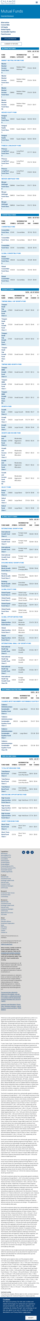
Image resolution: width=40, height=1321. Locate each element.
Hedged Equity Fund (9, 112)
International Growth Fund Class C (5, 542)
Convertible (5, 25)
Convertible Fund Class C (5, 240)
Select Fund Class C (4, 500)
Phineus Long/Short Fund (11, 145)
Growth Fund (6, 406)
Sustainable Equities (8, 32)
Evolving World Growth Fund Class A (5, 568)
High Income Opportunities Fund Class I (6, 816)
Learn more (27, 1312)
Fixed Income (6, 34)
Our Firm (3, 919)
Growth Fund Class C (4, 420)
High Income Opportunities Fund (14, 794)
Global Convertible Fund (11, 253)
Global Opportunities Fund (12, 617)
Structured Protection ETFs (8, 868)
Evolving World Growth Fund (12, 563)
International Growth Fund (12, 528)
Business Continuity (10, 1006)
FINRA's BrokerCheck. (7, 944)
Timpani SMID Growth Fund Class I (4, 384)
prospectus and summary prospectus (10, 953)
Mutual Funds (4, 877)
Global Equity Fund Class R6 (5, 611)
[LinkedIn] (23, 852)
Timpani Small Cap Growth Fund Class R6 (4, 354)
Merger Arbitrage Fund (10, 179)
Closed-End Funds (6, 857)
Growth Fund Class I (3, 427)
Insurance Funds (5, 884)
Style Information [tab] (10, 39)
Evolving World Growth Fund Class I (5, 584)
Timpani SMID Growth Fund (11, 364)
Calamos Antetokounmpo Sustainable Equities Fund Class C (6, 721)
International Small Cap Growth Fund (16, 643)
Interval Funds (5, 882)
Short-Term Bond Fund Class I (5, 834)
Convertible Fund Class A (5, 232)
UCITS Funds (4, 887)
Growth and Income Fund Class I (4, 465)
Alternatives (4, 853)
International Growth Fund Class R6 (5, 557)
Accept (31, 1318)
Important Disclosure (7, 16)
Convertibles (4, 859)
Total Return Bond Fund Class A (5, 774)
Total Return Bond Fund (10, 768)
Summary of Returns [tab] (11, 44)
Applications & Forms (7, 912)
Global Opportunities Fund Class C (6, 630)
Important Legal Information (8, 1004)
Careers (3, 930)
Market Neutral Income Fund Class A (5, 68)
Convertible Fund (8, 227)
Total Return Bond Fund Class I (5, 789)
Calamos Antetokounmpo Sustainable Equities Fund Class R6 (6, 745)
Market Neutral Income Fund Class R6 (5, 104)
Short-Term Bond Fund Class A (5, 827)
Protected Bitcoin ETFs (7, 866)
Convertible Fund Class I (5, 248)
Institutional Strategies (7, 886)
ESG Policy (4, 927)
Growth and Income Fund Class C (4, 453)
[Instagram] (32, 852)
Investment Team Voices (8, 893)
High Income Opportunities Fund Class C (6, 808)
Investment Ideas (5, 894)
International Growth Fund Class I (5, 550)
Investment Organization (7, 923)
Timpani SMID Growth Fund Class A (4, 372)
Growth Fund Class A (3, 412)
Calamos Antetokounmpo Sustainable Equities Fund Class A (6, 709)
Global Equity (5, 29)
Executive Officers (6, 921)
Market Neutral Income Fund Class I (5, 92)
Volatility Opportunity (6, 871)
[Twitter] (27, 852)
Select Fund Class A (3, 493)
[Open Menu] (36, 2)
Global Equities (5, 860)
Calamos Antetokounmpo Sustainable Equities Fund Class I (6, 733)
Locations (4, 928)
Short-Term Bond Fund (10, 821)
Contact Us (4, 932)
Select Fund (6, 487)
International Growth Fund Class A (5, 534)
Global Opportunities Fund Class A (6, 622)
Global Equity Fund (8, 589)
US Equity (4, 27)
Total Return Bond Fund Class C (5, 781)
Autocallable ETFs (6, 855)
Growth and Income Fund (11, 433)
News (2, 925)
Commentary (4, 896)
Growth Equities (5, 862)
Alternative (5, 22)
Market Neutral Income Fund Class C (5, 80)
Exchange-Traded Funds (7, 880)
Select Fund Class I (3, 508)
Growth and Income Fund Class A (4, 441)
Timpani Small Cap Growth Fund (13, 301)
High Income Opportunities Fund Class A (6, 800)
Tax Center (4, 914)
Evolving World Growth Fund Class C (5, 576)
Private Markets (5, 864)
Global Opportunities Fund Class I (6, 638)
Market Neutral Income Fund (12, 60)
